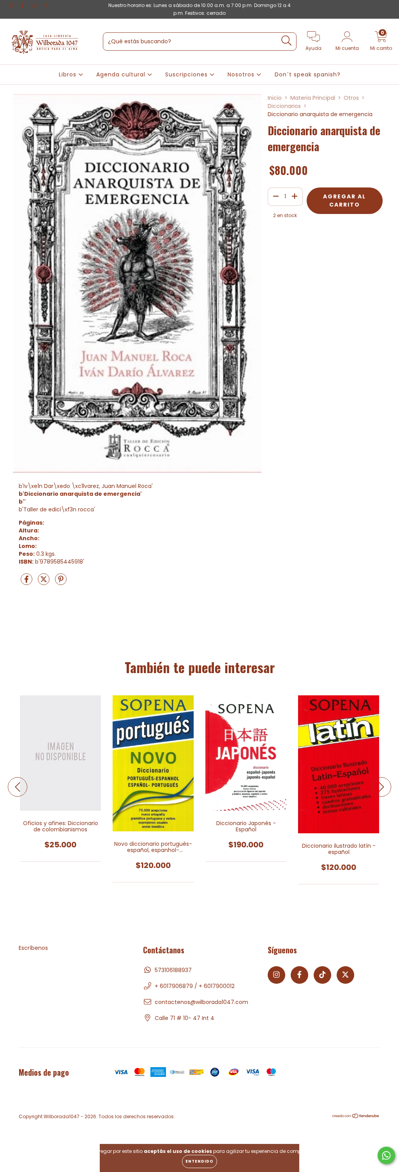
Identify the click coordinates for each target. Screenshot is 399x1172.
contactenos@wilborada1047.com (201, 1002)
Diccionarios (284, 106)
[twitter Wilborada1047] (46, 5)
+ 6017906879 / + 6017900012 (195, 986)
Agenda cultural (121, 74)
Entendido (199, 1161)
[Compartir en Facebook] (27, 582)
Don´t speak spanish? (308, 74)
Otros (351, 98)
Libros (68, 74)
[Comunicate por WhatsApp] (386, 1155)
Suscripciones (187, 74)
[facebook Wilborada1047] (23, 5)
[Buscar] (286, 41)
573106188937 (173, 970)
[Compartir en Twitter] (44, 582)
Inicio (275, 98)
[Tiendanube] (356, 1117)
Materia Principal (312, 98)
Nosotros (242, 74)
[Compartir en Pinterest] (61, 582)
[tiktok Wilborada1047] (35, 5)
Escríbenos (33, 948)
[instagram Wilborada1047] (12, 5)
